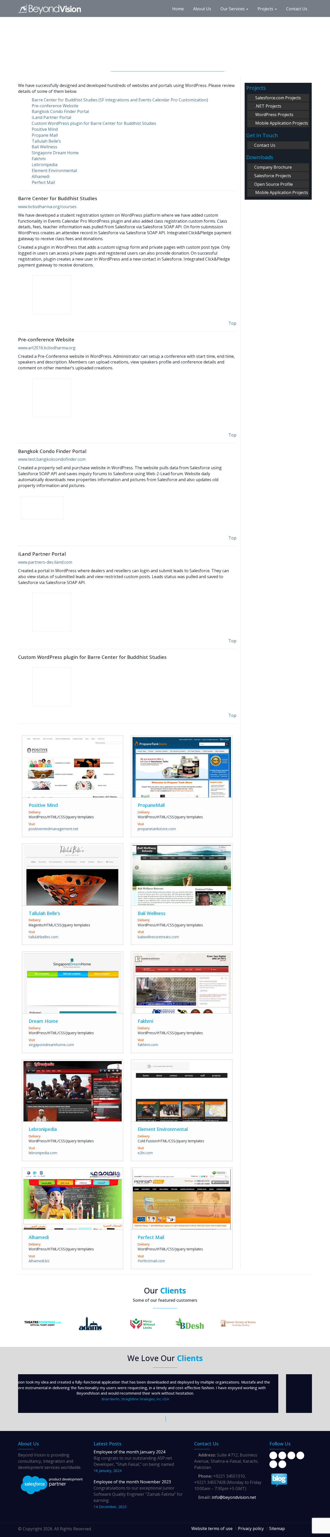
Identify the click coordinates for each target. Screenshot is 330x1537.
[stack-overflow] (282, 1464)
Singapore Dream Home (55, 153)
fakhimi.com (148, 1044)
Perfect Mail (43, 182)
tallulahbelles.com (43, 936)
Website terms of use (212, 1528)
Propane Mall (45, 135)
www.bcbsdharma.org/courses (47, 206)
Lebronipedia (44, 164)
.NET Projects (267, 106)
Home (178, 9)
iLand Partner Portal (51, 117)
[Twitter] (282, 1455)
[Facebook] (273, 1455)
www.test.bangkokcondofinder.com (52, 459)
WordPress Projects (273, 114)
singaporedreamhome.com (51, 1044)
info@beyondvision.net (233, 1497)
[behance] (300, 1455)
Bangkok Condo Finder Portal (60, 111)
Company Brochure (272, 167)
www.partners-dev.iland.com (45, 562)
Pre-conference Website (55, 106)
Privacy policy (251, 1528)
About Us (202, 9)
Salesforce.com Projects (277, 98)
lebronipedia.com (43, 1152)
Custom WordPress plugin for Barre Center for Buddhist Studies (94, 123)
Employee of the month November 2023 (132, 1482)
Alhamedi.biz (39, 1260)
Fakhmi (39, 158)
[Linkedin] (291, 1455)
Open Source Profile (273, 184)
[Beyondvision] (53, 6)
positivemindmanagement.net (53, 828)
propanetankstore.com (157, 828)
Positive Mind (45, 129)
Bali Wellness (44, 147)
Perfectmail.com (151, 1260)
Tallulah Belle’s (46, 141)
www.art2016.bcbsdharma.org (47, 348)
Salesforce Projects (272, 176)
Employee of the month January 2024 (129, 1452)
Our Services (233, 9)
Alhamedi (41, 176)
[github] (273, 1464)
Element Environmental (54, 170)
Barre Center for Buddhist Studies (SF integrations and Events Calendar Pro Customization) (120, 100)
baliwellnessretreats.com (158, 936)
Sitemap (277, 1528)
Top (232, 323)
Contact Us (296, 9)
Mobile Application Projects (280, 123)
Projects (266, 9)
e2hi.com (145, 1152)
